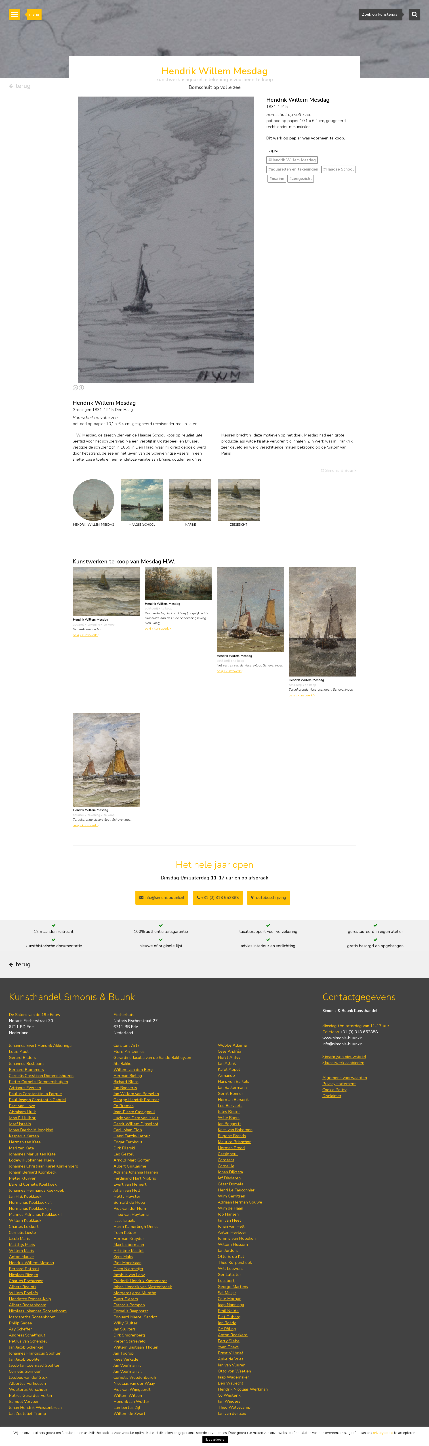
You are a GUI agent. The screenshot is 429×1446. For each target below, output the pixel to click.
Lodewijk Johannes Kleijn (31, 1160)
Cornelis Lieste (22, 1232)
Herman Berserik (233, 1099)
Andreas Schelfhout (27, 1335)
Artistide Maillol (129, 1250)
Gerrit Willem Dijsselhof (136, 1124)
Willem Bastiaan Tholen (136, 1347)
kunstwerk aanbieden (344, 1062)
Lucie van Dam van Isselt (136, 1118)
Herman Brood (231, 1148)
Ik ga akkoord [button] (215, 1440)
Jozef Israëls (20, 1124)
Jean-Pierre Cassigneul (134, 1112)
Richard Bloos (126, 1081)
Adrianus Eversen (25, 1087)
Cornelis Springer (25, 1371)
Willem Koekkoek (25, 1220)
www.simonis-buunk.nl (343, 1038)
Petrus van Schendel (28, 1341)
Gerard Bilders (22, 1057)
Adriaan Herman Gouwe (240, 1202)
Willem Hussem (233, 1244)
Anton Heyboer (232, 1232)
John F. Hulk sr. (22, 1118)
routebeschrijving (269, 897)
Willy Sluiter (125, 1323)
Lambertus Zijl (127, 1407)
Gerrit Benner (230, 1093)
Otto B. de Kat (231, 1256)
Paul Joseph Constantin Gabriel (37, 1099)
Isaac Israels (124, 1220)
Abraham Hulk (22, 1112)
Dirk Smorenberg (129, 1335)
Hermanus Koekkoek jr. (30, 1208)
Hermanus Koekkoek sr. (30, 1202)
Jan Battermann (232, 1087)
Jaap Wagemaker (233, 1377)
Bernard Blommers (26, 1069)
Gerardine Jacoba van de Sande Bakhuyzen (152, 1057)
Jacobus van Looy (129, 1274)
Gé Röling (227, 1329)
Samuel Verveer (24, 1401)
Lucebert (226, 1280)
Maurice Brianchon (234, 1142)
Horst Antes (229, 1057)
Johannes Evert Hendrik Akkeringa (40, 1045)
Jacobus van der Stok (28, 1377)
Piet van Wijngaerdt (132, 1389)
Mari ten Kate (21, 1148)
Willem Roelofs (23, 1293)
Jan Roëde (227, 1323)
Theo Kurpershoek (235, 1262)
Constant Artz (126, 1045)
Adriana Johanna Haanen (136, 1172)
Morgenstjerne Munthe (135, 1293)
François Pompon (129, 1305)
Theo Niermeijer (128, 1268)
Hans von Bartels (233, 1081)
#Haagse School (338, 169)
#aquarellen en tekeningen (293, 169)
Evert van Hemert (130, 1184)
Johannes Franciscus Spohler (35, 1353)
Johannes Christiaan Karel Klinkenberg (43, 1166)
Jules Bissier (229, 1111)
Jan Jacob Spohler (25, 1359)
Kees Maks (123, 1256)
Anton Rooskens (233, 1335)
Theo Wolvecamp (234, 1407)
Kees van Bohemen (235, 1129)
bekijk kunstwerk (85, 635)
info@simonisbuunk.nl (163, 897)
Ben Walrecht (230, 1383)
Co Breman (124, 1106)
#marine (276, 178)
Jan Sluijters (125, 1329)
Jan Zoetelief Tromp (27, 1413)
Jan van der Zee (232, 1413)
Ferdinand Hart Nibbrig (135, 1178)
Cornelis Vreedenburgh (135, 1377)
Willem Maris (21, 1250)
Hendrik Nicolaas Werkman (243, 1389)
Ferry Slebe (229, 1341)
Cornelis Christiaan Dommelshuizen (41, 1075)
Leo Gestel (124, 1154)
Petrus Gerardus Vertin (30, 1395)
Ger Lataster (229, 1274)
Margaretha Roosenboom (32, 1317)
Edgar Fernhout (128, 1142)
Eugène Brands (232, 1135)
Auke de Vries (230, 1359)
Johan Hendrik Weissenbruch (35, 1407)
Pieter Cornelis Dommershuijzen (38, 1081)
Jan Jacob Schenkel (26, 1347)
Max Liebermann (129, 1244)
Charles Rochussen (26, 1281)
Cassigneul (228, 1154)
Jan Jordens (228, 1250)
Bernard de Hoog (129, 1202)
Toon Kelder (125, 1232)
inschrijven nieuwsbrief (345, 1056)
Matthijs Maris (22, 1244)
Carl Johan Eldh (128, 1130)
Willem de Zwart (129, 1413)
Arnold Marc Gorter (132, 1160)
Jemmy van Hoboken (237, 1238)
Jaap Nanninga (231, 1304)
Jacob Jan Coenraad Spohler (34, 1365)
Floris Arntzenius (129, 1051)
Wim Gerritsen (231, 1196)
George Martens (233, 1286)
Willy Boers (229, 1117)
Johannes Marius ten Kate (32, 1154)
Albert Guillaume (130, 1166)
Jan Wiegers (229, 1401)
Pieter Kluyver (22, 1178)
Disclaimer (331, 1095)
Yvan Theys (228, 1347)
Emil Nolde (228, 1310)
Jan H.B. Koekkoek (25, 1196)
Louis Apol (19, 1051)
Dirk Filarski (124, 1148)
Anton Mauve (21, 1256)
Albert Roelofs (22, 1287)
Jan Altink (227, 1063)
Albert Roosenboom (27, 1305)
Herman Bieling (128, 1075)
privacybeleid (383, 1433)
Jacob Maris (19, 1238)
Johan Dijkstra (230, 1172)
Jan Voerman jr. (127, 1365)
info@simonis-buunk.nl (343, 1044)
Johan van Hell (127, 1190)
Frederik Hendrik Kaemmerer (140, 1281)
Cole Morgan (229, 1298)
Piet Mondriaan (127, 1262)
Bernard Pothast (24, 1268)
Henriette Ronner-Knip (30, 1299)
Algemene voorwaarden (344, 1077)
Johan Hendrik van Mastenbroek (143, 1287)
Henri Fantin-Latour (132, 1136)
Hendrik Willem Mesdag (31, 1262)
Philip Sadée (20, 1323)
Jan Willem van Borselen (136, 1093)
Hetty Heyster (127, 1196)
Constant (226, 1160)
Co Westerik (229, 1395)
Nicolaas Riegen (23, 1274)
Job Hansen (228, 1214)
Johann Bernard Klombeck (32, 1172)
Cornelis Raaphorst (131, 1311)
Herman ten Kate (25, 1142)
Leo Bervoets (230, 1105)
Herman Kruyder (129, 1238)
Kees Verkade (126, 1359)
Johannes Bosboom (26, 1063)
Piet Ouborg (229, 1317)
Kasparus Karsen (24, 1136)
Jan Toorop (124, 1353)
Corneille (226, 1166)
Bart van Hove (22, 1106)
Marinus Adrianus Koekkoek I (35, 1214)
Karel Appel (229, 1069)
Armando (226, 1075)
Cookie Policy (334, 1089)
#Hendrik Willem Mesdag (292, 160)
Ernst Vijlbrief (230, 1353)
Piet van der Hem (130, 1208)
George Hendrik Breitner (136, 1099)
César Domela (230, 1184)
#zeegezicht (300, 178)
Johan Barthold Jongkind (31, 1130)
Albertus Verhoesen (27, 1383)
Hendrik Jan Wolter (131, 1401)
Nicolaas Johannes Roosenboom (38, 1311)
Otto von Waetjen (234, 1371)
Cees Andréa (229, 1051)
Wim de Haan (230, 1208)
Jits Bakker (123, 1063)
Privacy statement (339, 1083)
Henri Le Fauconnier (236, 1190)
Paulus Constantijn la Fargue (35, 1093)
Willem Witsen (128, 1395)
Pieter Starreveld (130, 1341)
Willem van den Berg (133, 1069)
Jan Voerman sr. (128, 1371)
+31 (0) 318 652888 (219, 897)
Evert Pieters (126, 1299)
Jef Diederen (229, 1178)
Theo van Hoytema (131, 1214)
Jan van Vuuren (231, 1365)
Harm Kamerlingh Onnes (136, 1226)
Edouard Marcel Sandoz (135, 1317)
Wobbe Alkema (232, 1045)
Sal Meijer (227, 1292)
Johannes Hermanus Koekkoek (36, 1190)
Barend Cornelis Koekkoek (33, 1184)
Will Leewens (230, 1268)
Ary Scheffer (20, 1329)
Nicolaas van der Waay (134, 1383)
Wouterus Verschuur (28, 1389)
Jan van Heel (229, 1220)
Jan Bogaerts (125, 1087)
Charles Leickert (24, 1226)
